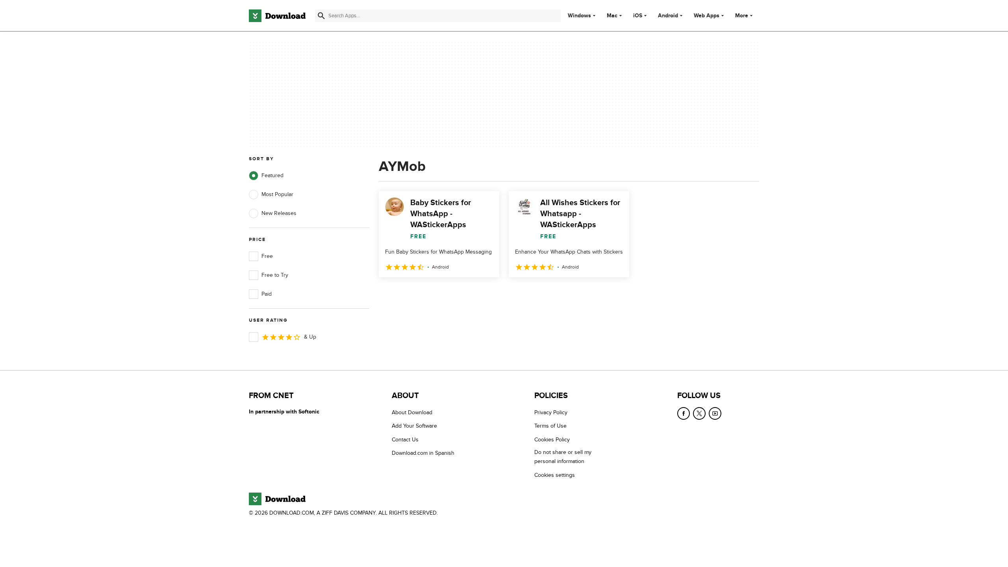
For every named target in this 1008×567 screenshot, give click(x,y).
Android (668, 16)
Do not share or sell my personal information (562, 457)
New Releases (278, 213)
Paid (266, 294)
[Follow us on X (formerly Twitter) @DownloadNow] (699, 413)
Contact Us (405, 439)
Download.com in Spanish (423, 453)
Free (267, 256)
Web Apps (706, 16)
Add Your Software (414, 425)
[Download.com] (277, 15)
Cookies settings (554, 475)
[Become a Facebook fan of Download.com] (683, 413)
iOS (637, 16)
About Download (412, 412)
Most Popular (277, 194)
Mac (612, 16)
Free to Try (274, 275)
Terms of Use (550, 425)
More (741, 15)
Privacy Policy (550, 412)
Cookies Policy (552, 439)
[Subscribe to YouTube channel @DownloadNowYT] (715, 413)
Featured (272, 175)
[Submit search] (321, 15)
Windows (579, 16)
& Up (310, 337)
